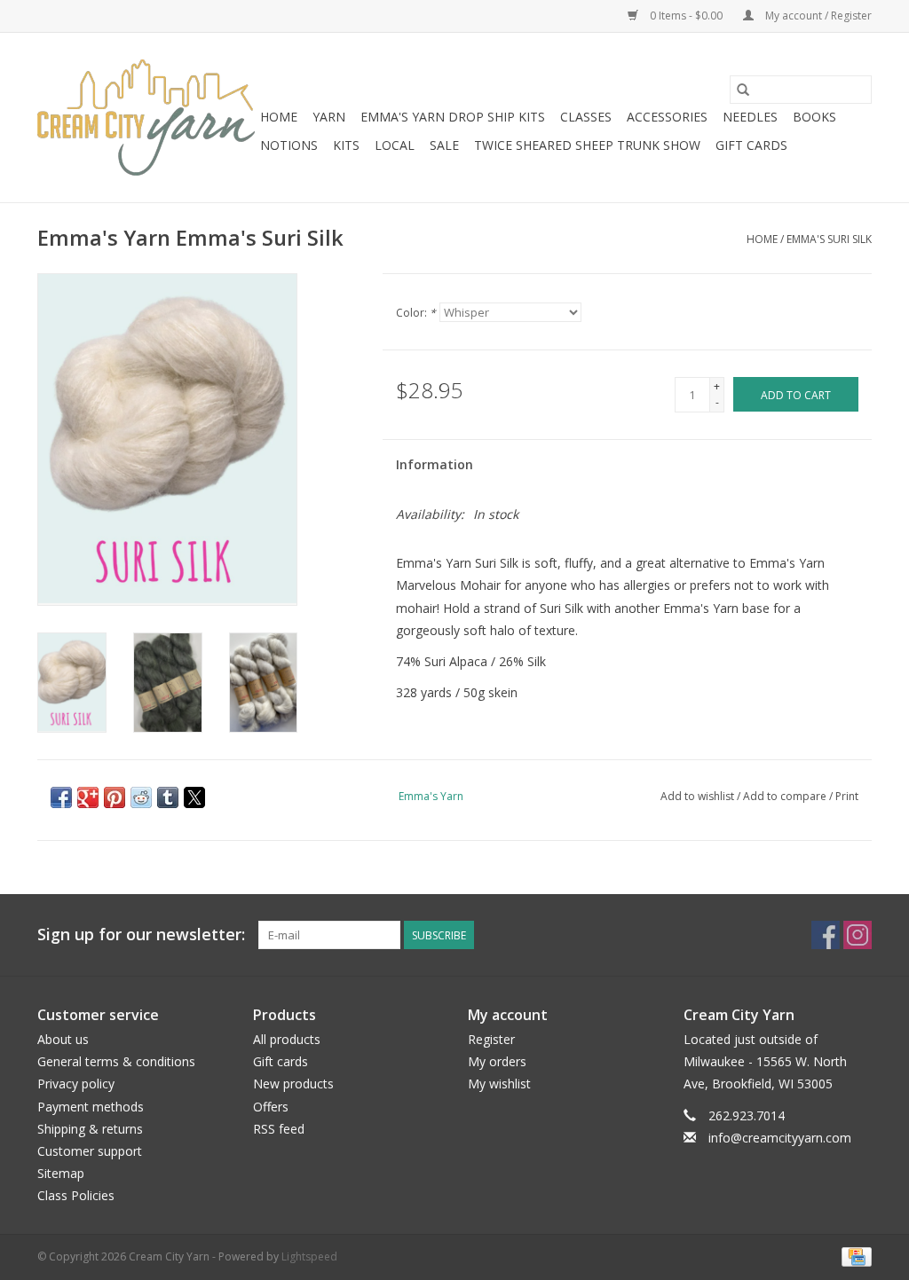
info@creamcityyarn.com (779, 1137)
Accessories (667, 116)
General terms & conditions (116, 1061)
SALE (444, 145)
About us (63, 1039)
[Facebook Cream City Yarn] (825, 935)
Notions (289, 145)
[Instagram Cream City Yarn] (857, 935)
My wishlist (499, 1083)
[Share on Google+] (88, 797)
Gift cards (751, 145)
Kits (346, 145)
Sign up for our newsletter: (141, 934)
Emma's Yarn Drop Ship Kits (452, 116)
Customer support (89, 1151)
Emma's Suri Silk (829, 239)
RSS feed (278, 1128)
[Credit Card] (853, 1255)
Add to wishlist (698, 796)
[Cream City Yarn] (146, 117)
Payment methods (90, 1106)
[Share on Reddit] (141, 797)
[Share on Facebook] (61, 797)
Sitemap (60, 1173)
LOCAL (395, 145)
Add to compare (786, 796)
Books (814, 116)
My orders (497, 1061)
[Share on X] (194, 797)
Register (491, 1039)
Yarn (328, 116)
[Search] (743, 89)
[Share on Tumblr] (167, 797)
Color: (416, 312)
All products (286, 1039)
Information (434, 464)
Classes (586, 116)
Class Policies (76, 1195)
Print (846, 796)
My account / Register (817, 15)
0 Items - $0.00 (686, 15)
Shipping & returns (90, 1128)
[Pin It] (114, 797)
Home (278, 116)
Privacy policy (76, 1083)
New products (293, 1083)
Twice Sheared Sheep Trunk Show (587, 145)
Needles (750, 116)
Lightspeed (309, 1256)
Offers (271, 1106)
